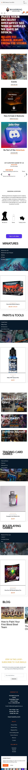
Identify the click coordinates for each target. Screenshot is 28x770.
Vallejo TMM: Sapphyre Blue (13, 377)
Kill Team (3, 257)
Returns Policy (14, 727)
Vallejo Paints (4, 324)
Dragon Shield (4, 467)
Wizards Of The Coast (6, 534)
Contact (14, 740)
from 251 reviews (14, 166)
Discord (14, 749)
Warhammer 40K (4, 250)
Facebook (14, 748)
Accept (5, 765)
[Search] (4, 13)
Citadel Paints (4, 322)
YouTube (14, 751)
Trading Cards (22, 222)
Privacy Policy (14, 724)
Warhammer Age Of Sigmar (7, 252)
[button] (2, 174)
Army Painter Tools (5, 329)
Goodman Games (5, 539)
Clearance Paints (4, 331)
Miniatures (4, 222)
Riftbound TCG (4, 465)
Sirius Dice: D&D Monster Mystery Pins (13, 590)
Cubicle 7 (3, 537)
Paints (13, 222)
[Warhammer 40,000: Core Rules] (14, 175)
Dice (2, 541)
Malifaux (3, 255)
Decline (11, 765)
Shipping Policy (14, 730)
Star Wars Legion (4, 259)
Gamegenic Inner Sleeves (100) (13, 516)
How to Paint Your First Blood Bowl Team (10, 624)
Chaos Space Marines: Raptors (13, 304)
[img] (14, 165)
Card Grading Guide (14, 732)
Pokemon (3, 463)
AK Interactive (4, 326)
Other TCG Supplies (5, 472)
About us (14, 737)
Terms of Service (14, 735)
